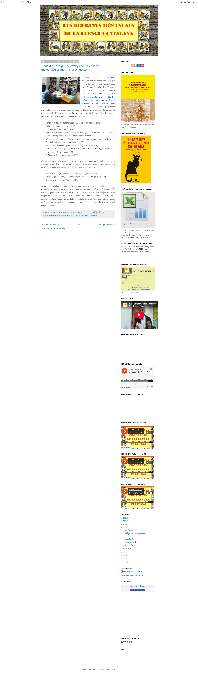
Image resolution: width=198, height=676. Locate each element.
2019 (125, 524)
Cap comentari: (83, 212)
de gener (128, 548)
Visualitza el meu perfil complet (132, 575)
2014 (125, 562)
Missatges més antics (106, 225)
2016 (125, 555)
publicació (94, 215)
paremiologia (86, 215)
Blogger (112, 670)
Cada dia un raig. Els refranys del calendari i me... (137, 534)
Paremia (78, 215)
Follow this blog (137, 590)
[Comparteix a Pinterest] (103, 212)
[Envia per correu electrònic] (92, 212)
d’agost (128, 545)
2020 (125, 521)
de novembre (130, 530)
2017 (125, 552)
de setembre (129, 542)
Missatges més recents (50, 225)
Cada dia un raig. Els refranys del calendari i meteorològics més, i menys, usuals (70, 67)
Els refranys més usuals (67, 215)
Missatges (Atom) (59, 229)
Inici (78, 225)
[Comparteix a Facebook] (100, 212)
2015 (125, 559)
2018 (125, 527)
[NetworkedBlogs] (137, 586)
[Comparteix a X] (97, 212)
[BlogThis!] (95, 212)
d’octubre (128, 539)
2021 (125, 518)
